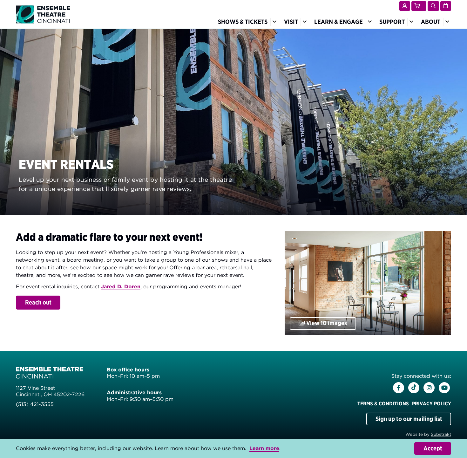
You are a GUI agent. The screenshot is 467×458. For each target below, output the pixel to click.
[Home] (43, 14)
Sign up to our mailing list (409, 418)
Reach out (38, 302)
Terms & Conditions (383, 404)
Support (392, 21)
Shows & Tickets (242, 21)
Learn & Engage (338, 21)
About (430, 21)
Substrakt (441, 434)
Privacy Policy (431, 404)
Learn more (264, 448)
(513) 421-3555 (35, 404)
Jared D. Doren (120, 287)
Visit (291, 21)
